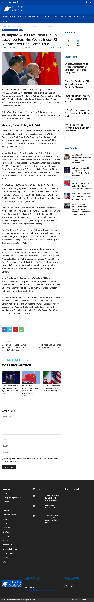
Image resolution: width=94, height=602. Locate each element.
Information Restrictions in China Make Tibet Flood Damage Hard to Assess (30, 391)
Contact (83, 600)
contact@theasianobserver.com (39, 590)
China (61, 16)
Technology (7, 545)
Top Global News (10, 549)
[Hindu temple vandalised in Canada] (38, 508)
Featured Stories (17, 16)
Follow (78, 40)
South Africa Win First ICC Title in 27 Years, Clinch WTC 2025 (77, 98)
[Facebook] (86, 2)
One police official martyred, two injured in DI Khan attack (78, 127)
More (5, 21)
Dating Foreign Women (12, 497)
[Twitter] (90, 2)
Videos (5, 558)
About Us (75, 600)
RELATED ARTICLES (15, 360)
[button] (89, 16)
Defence (6, 502)
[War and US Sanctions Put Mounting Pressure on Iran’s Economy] (52, 377)
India (42, 16)
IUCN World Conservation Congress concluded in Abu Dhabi (77, 113)
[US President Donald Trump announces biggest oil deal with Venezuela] (11, 377)
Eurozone (7, 506)
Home (5, 16)
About (4, 2)
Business (6, 489)
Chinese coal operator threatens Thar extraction (49, 346)
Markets (6, 523)
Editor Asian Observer (11, 48)
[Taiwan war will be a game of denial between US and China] (38, 498)
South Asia (32, 16)
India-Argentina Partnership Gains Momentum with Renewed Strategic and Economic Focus (81, 209)
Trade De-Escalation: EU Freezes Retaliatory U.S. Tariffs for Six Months (76, 84)
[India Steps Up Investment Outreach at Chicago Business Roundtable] (67, 157)
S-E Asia (6, 532)
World (70, 16)
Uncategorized (8, 553)
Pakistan (52, 16)
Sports (79, 16)
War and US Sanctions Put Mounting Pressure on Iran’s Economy (51, 388)
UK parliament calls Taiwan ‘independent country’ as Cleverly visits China (14, 347)
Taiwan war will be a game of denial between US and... (52, 498)
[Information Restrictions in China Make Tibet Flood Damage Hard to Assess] (31, 377)
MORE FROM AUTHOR (16, 365)
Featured (6, 510)
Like (68, 40)
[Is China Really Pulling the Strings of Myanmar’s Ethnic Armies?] (38, 518)
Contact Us (13, 2)
